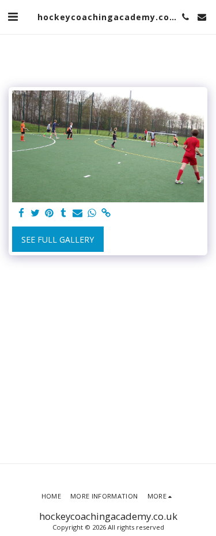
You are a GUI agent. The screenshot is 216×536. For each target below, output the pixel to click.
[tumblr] (64, 213)
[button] (12, 16)
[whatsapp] (92, 213)
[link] (106, 213)
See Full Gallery (57, 239)
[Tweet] (36, 213)
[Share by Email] (78, 213)
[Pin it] (49, 213)
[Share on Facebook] (21, 213)
